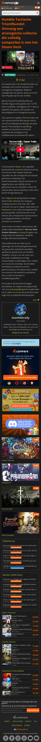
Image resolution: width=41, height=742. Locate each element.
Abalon (18, 166)
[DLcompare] (20, 717)
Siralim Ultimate (13, 201)
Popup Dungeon (27, 232)
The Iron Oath (29, 117)
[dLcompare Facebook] (11, 738)
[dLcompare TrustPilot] (23, 738)
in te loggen (16, 343)
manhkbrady (21, 75)
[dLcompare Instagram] (17, 738)
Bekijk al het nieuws (20, 332)
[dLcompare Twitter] (5, 738)
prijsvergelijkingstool (19, 289)
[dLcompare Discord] (36, 738)
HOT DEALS (10, 75)
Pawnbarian (7, 209)
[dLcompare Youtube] (30, 738)
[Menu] (38, 3)
